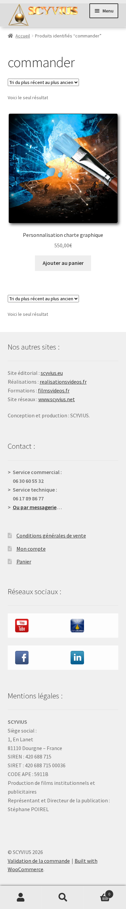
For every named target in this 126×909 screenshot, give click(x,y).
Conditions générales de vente (51, 535)
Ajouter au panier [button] (63, 262)
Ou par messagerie (34, 507)
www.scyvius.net (56, 399)
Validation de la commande (39, 860)
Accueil (22, 36)
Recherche (63, 897)
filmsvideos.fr (54, 390)
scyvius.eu (52, 372)
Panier (23, 561)
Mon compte (31, 548)
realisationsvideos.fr (63, 381)
